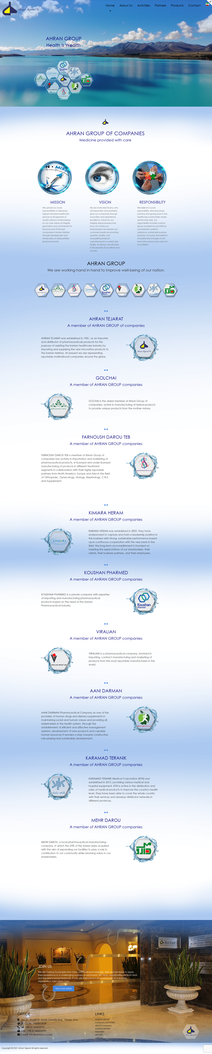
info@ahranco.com (40, 1034)
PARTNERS (99, 1032)
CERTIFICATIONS (102, 1028)
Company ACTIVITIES (105, 1022)
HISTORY (99, 1035)
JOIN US (98, 1038)
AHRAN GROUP (102, 1019)
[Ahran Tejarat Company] (21, 8)
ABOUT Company (103, 1025)
